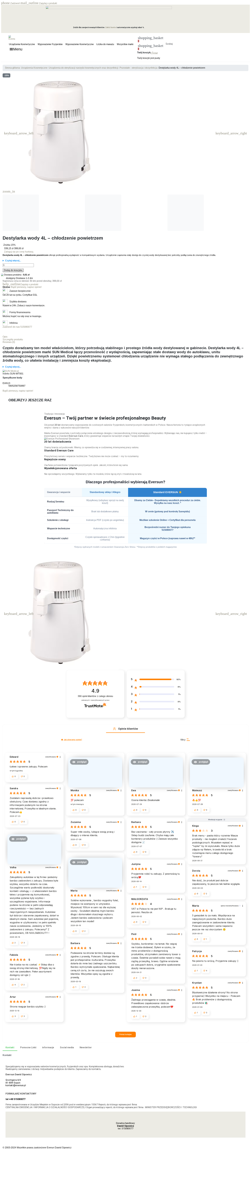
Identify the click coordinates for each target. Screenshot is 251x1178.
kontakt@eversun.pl (16, 1085)
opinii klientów (95, 696)
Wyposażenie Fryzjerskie (50, 44)
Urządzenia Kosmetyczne (22, 44)
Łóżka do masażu (105, 44)
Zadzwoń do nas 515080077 (17, 327)
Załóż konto (110, 27)
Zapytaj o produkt (38, 3)
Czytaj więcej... (13, 260)
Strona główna (12, 68)
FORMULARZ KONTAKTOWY (21, 1093)
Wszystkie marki (125, 44)
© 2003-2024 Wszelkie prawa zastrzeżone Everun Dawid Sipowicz (37, 1147)
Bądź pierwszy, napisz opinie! (26, 287)
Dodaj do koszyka (13, 270)
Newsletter (86, 1047)
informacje (48, 1047)
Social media (67, 1047)
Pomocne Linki (28, 1047)
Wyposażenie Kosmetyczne (79, 44)
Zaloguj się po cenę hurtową (18, 251)
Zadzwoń (10, 3)
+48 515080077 (17, 1099)
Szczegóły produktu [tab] (13, 339)
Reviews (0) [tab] (9, 342)
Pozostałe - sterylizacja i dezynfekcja (138, 68)
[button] (169, 40)
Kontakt (10, 1047)
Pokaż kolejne (125, 1034)
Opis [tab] (5, 336)
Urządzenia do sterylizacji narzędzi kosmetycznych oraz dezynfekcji (83, 68)
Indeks (6, 373)
